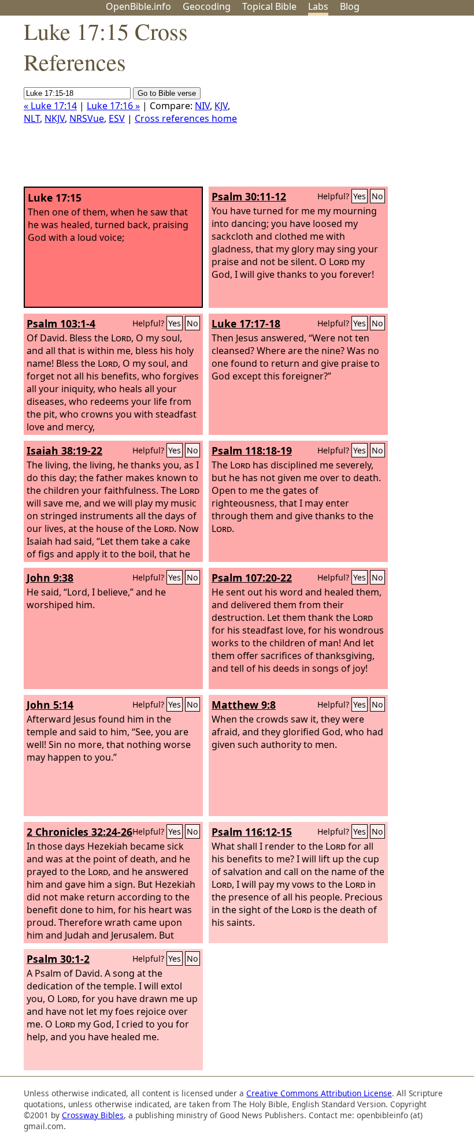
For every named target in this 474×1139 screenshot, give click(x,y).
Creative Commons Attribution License (319, 1093)
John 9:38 (50, 578)
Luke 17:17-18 (246, 323)
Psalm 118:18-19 (252, 450)
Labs (318, 6)
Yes (359, 196)
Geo (207, 6)
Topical (269, 6)
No (377, 196)
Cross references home (186, 118)
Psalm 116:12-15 (252, 832)
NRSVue (86, 118)
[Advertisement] (357, 106)
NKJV (55, 118)
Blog (350, 6)
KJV (221, 105)
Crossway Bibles (93, 1115)
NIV (202, 105)
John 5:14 (50, 705)
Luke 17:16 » (113, 105)
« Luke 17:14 (50, 105)
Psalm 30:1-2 (58, 959)
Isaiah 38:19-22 (64, 450)
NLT (32, 118)
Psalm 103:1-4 (61, 323)
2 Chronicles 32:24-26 (79, 832)
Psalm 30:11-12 (249, 196)
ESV (117, 118)
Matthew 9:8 (244, 705)
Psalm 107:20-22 (252, 578)
